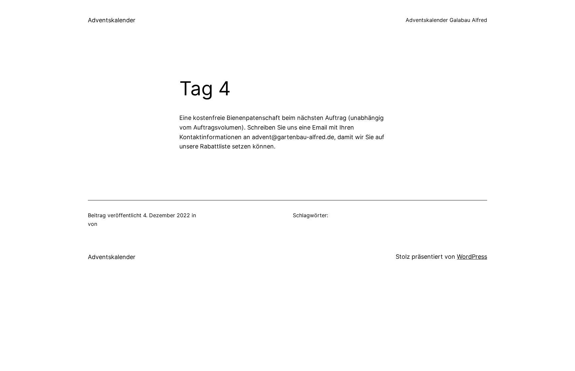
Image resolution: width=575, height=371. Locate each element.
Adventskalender (111, 20)
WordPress (472, 256)
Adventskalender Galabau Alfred (446, 20)
